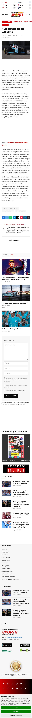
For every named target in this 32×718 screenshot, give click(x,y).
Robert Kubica (14, 208)
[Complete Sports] (17, 14)
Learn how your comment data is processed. (15, 403)
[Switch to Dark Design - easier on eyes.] (29, 14)
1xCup (26, 22)
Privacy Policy (6, 566)
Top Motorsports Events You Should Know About (14, 304)
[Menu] (5, 14)
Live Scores (7, 22)
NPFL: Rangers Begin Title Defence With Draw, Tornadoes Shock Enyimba (21, 492)
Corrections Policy (7, 571)
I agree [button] (16, 707)
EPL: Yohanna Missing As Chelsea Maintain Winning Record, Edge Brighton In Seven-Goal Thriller (21, 525)
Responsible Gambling (8, 577)
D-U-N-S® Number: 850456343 (11, 579)
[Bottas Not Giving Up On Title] (16, 319)
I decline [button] (16, 711)
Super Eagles (17, 22)
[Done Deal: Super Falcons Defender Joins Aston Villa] (6, 515)
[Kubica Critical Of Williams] (16, 58)
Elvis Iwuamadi (14, 240)
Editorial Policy (6, 568)
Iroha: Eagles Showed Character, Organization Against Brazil (9, 229)
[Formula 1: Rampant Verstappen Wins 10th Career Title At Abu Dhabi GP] (16, 267)
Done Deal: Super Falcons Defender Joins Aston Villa (21, 514)
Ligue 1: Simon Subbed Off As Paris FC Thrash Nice (21, 482)
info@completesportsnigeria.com (14, 637)
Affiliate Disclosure (7, 574)
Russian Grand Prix (8, 211)
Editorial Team (6, 560)
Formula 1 (5, 25)
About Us (4, 549)
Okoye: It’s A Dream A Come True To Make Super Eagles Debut (23, 229)
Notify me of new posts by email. (16, 390)
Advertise (4, 555)
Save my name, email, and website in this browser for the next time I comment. (15, 380)
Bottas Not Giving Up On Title (12, 329)
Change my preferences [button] (16, 715)
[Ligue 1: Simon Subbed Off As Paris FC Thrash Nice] (6, 484)
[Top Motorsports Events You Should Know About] (16, 293)
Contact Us (5, 552)
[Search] (27, 14)
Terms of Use (6, 557)
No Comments (18, 36)
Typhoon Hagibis (20, 211)
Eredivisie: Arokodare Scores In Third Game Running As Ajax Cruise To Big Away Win (21, 503)
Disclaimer (5, 563)
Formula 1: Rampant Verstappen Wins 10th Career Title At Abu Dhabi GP (15, 278)
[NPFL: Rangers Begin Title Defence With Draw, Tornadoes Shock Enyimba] (6, 493)
